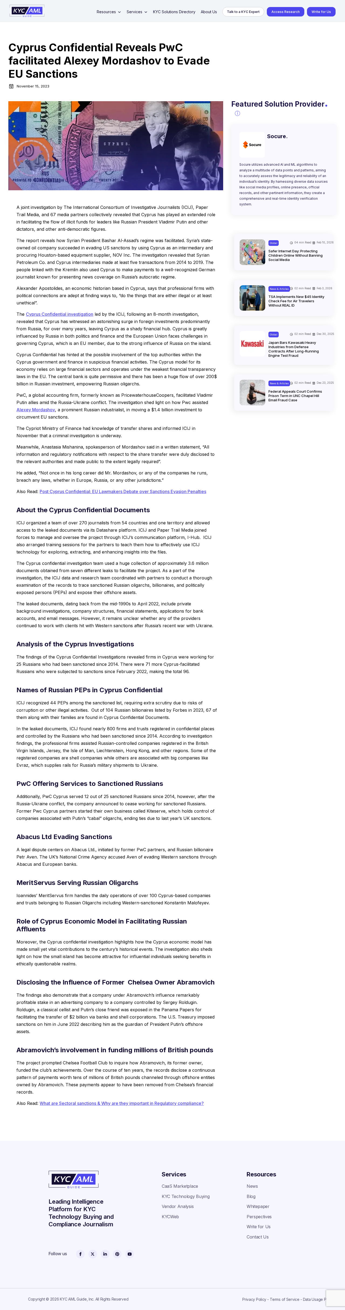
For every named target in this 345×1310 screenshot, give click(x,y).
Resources (106, 11)
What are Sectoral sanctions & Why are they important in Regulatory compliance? (122, 1103)
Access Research (285, 12)
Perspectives (259, 1216)
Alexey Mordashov (35, 409)
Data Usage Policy (318, 1299)
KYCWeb (170, 1216)
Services (134, 11)
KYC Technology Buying (185, 1196)
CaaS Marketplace (180, 1186)
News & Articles (279, 288)
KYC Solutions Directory (174, 11)
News (252, 1186)
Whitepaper (258, 1206)
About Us (209, 11)
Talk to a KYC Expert (243, 12)
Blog (251, 1196)
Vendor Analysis (178, 1206)
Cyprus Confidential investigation (59, 314)
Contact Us (258, 1237)
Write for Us (321, 12)
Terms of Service (284, 1299)
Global (273, 243)
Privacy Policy (254, 1299)
